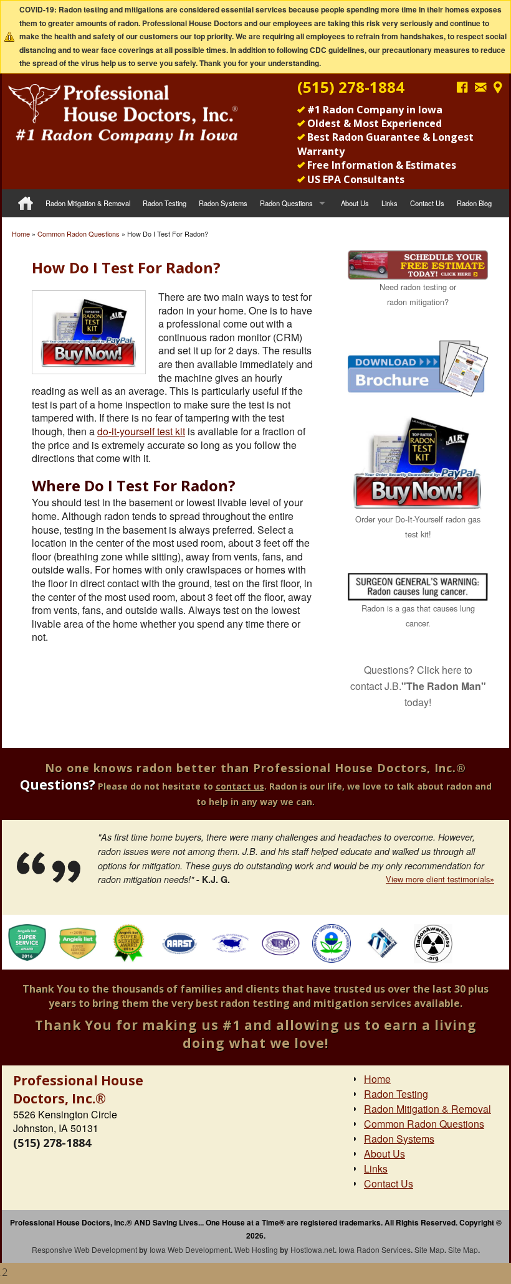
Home (21, 233)
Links (389, 203)
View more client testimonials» (440, 879)
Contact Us (427, 203)
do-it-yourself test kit (141, 431)
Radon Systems (223, 203)
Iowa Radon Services (374, 1249)
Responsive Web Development (84, 1249)
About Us (355, 203)
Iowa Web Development (190, 1249)
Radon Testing (164, 203)
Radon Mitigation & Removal (87, 203)
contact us (240, 786)
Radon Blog (474, 203)
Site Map (429, 1249)
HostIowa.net (312, 1249)
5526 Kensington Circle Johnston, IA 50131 (65, 1121)
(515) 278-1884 (350, 87)
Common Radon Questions (78, 233)
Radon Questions (286, 203)
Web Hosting (256, 1249)
